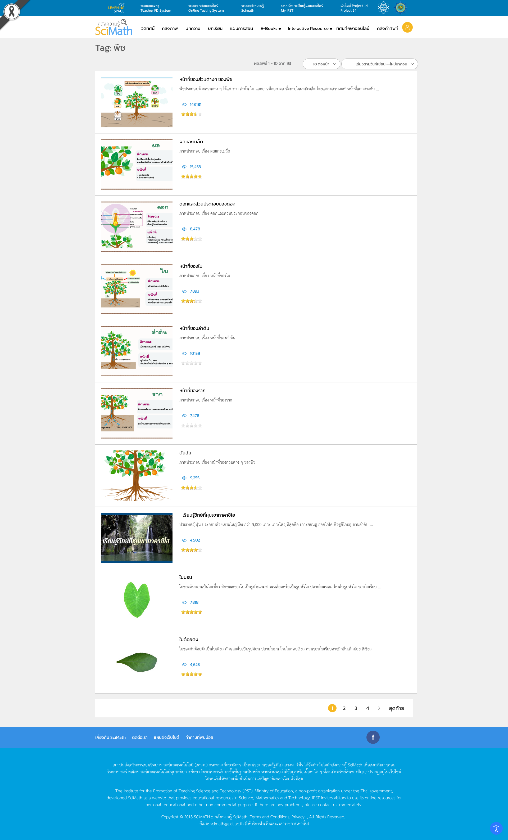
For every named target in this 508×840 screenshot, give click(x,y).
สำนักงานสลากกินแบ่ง (401, 8)
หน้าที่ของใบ (190, 266)
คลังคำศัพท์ (387, 28)
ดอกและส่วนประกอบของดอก (207, 203)
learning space (118, 7)
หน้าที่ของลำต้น (194, 328)
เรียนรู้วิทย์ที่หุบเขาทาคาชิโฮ (209, 515)
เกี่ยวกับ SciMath (110, 737)
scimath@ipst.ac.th (227, 823)
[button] (407, 27)
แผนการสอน (241, 28)
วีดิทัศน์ (148, 28)
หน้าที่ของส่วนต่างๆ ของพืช (205, 79)
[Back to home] (113, 27)
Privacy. (299, 816)
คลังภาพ (170, 28)
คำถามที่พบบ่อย (199, 737)
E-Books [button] (269, 28)
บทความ (192, 28)
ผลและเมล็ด (191, 141)
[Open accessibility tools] (496, 828)
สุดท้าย (396, 708)
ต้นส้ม (185, 452)
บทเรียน (215, 28)
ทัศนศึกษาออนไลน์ (352, 28)
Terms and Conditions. (270, 816)
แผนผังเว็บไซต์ (166, 737)
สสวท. (385, 8)
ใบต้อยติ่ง (188, 639)
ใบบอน (185, 577)
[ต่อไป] (379, 708)
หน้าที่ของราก (192, 390)
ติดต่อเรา (140, 737)
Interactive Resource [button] (308, 28)
